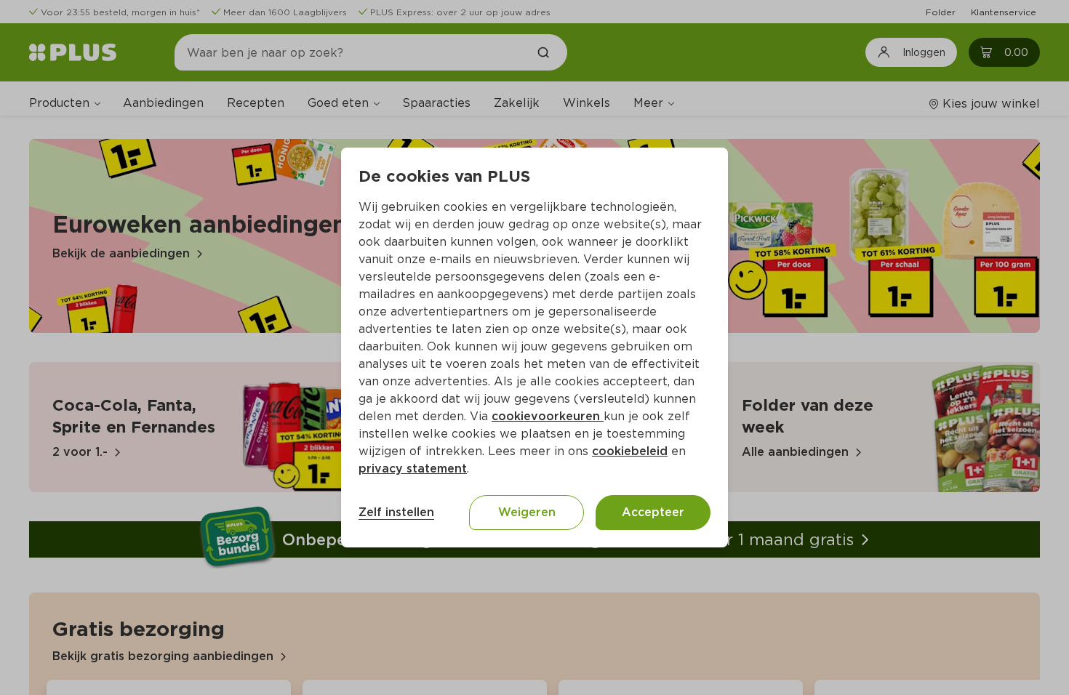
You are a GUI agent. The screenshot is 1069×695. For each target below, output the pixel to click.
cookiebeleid (630, 451)
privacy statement (413, 468)
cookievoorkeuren (548, 416)
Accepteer (653, 512)
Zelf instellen (396, 512)
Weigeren (527, 512)
